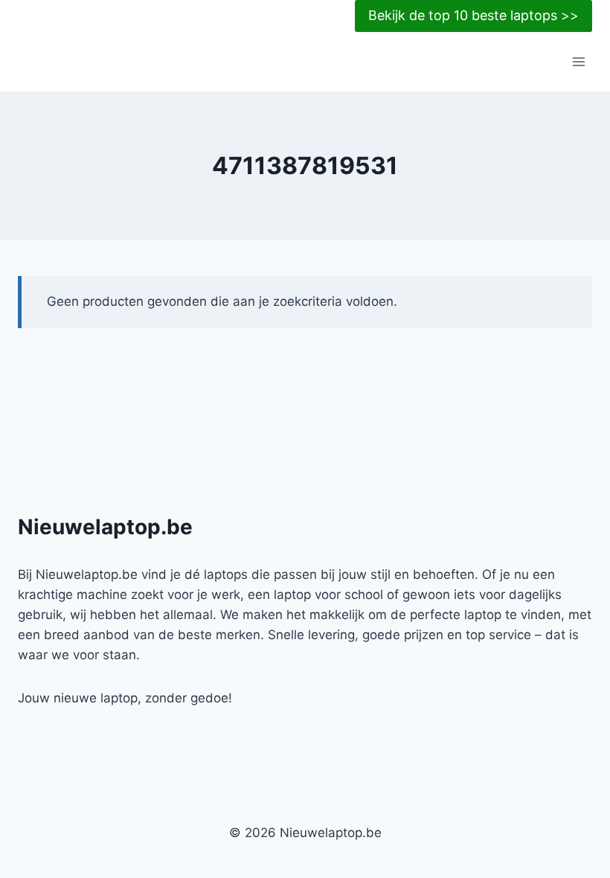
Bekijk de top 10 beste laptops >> (473, 15)
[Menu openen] (578, 62)
